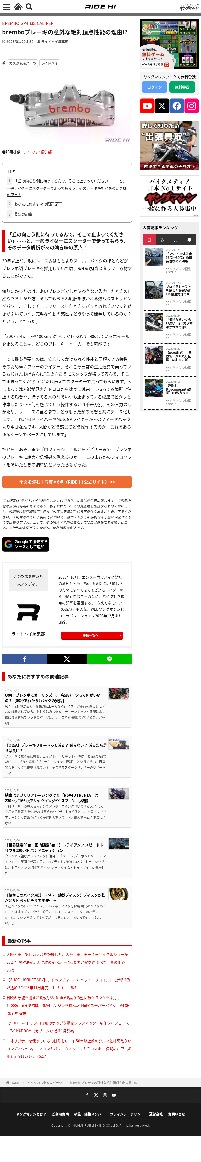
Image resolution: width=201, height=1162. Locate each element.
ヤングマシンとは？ (31, 1113)
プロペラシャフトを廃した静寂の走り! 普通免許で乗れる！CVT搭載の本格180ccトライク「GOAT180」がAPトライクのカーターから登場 (179, 290)
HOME (15, 1082)
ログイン (154, 87)
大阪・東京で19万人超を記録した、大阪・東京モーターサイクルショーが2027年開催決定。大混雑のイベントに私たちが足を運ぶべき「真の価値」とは (68, 962)
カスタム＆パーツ (22, 63)
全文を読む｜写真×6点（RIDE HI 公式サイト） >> (67, 482)
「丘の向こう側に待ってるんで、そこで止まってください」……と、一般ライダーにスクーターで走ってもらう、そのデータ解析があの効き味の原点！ (67, 187)
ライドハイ (49, 63)
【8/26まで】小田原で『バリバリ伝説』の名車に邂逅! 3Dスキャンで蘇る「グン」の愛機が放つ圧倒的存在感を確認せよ (179, 356)
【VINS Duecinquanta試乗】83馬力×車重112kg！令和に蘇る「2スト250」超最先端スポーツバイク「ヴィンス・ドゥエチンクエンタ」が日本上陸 (179, 389)
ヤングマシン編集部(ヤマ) (178, 402)
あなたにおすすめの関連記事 (35, 203)
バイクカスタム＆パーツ (44, 1082)
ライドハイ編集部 (54, 41)
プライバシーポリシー (127, 1113)
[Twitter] (67, 659)
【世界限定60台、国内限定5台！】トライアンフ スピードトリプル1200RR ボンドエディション (54, 847)
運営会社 (156, 1113)
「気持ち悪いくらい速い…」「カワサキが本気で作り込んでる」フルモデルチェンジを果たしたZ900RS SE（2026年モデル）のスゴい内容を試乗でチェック (179, 323)
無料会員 (182, 87)
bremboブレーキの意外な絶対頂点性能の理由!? (103, 1082)
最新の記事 (20, 214)
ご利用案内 (60, 1113)
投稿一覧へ (90, 635)
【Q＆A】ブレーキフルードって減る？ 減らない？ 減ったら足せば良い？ (56, 747)
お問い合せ (176, 1113)
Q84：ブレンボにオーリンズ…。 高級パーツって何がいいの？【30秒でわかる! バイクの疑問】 (52, 697)
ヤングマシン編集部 (178, 303)
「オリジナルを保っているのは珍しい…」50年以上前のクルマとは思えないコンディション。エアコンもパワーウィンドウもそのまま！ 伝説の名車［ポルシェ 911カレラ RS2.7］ (69, 1048)
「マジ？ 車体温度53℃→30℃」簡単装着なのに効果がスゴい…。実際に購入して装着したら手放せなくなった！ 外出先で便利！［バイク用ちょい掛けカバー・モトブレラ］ (179, 257)
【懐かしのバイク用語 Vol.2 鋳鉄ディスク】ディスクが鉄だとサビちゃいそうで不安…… (55, 897)
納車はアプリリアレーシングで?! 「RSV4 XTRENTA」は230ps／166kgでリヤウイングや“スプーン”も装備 (51, 797)
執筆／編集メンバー (89, 1113)
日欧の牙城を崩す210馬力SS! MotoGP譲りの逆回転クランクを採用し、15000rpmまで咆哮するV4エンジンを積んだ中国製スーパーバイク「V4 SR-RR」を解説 (69, 1005)
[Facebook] (24, 659)
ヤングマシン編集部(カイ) (178, 270)
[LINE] (109, 659)
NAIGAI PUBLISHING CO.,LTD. (96, 1125)
